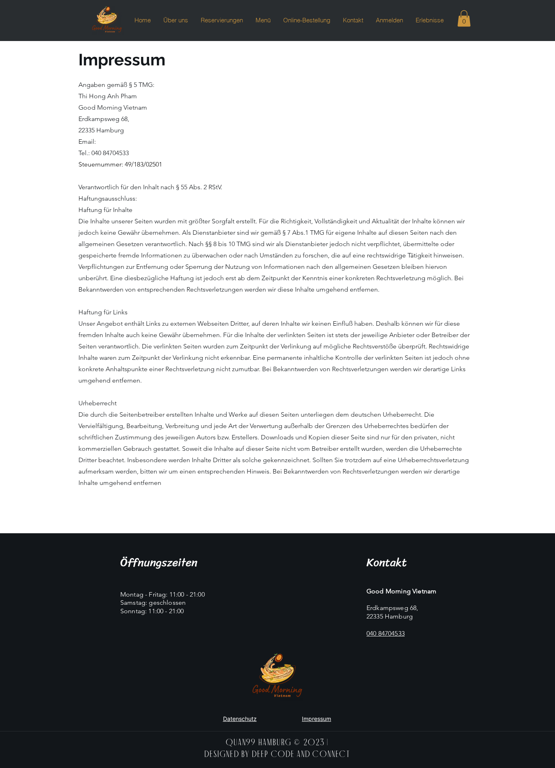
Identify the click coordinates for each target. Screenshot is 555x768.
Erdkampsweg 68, (392, 608)
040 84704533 (110, 153)
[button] (464, 18)
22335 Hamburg (389, 616)
